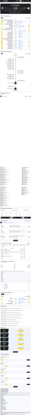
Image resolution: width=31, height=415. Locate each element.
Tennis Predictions (2, 401)
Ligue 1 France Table (2, 404)
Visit (20, 331)
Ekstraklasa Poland (2, 408)
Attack (5, 294)
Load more (15, 240)
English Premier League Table (4, 403)
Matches (3, 294)
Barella (16, 115)
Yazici (16, 164)
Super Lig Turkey (2, 406)
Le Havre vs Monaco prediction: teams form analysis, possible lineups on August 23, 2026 (11, 310)
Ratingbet (1, 2)
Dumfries (16, 112)
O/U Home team (24, 245)
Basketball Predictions (3, 400)
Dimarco (16, 125)
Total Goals (17, 245)
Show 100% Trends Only (28, 220)
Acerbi (16, 105)
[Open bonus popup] (20, 1)
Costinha (16, 139)
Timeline (15, 53)
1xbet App (1, 396)
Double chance (13, 245)
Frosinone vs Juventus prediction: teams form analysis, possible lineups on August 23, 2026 (12, 314)
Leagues (1, 405)
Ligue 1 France (5, 374)
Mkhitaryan (15, 122)
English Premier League (6, 380)
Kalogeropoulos (16, 142)
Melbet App (1, 397)
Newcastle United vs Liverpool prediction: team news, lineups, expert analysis (10, 312)
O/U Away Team (20, 245)
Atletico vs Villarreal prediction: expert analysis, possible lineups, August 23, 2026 (11, 308)
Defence (8, 294)
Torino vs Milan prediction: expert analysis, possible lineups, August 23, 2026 (10, 321)
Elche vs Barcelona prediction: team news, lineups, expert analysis (9, 325)
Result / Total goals (27, 245)
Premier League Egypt (3, 409)
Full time (3, 246)
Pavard (16, 102)
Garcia (16, 150)
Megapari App (2, 398)
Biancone (16, 144)
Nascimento (15, 159)
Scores (4, 2)
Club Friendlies (7, 2)
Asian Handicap (4, 245)
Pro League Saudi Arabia (3, 407)
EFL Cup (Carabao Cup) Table (3, 402)
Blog (1, 411)
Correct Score (10, 245)
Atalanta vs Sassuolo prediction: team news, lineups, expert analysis (9, 323)
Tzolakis (16, 137)
